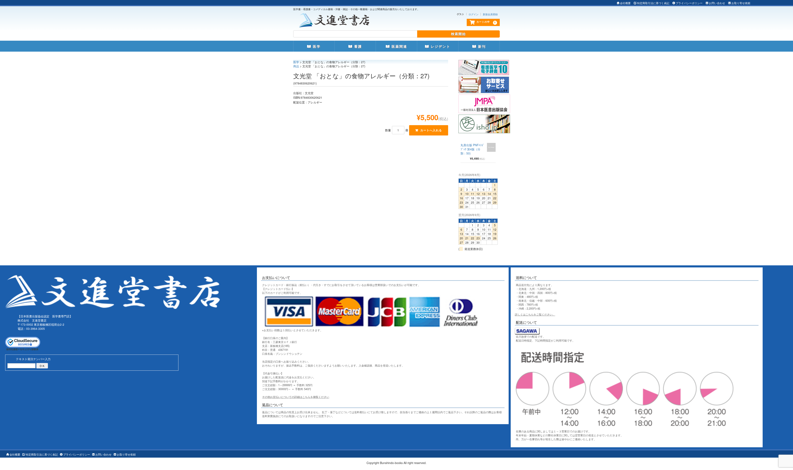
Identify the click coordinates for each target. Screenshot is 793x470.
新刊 (481, 46)
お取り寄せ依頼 (740, 3)
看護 (357, 46)
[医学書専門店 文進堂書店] (336, 19)
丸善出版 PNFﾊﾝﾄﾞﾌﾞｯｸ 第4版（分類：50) (472, 149)
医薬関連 (398, 46)
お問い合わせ (717, 3)
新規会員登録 (490, 14)
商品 (296, 66)
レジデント (439, 46)
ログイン (473, 14)
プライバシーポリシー (689, 3)
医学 (316, 46)
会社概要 (625, 3)
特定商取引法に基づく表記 (653, 3)
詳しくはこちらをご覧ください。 (535, 314)
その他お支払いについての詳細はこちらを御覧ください (295, 397)
